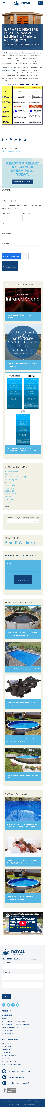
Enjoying (10, 497)
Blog (4, 1018)
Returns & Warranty (10, 1055)
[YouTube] (17, 1005)
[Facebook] (3, 1005)
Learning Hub (7, 1015)
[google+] (16, 140)
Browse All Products (11, 1027)
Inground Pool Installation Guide (16, 1024)
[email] (26, 140)
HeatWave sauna (8, 70)
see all (7, 507)
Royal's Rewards (8, 1033)
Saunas (4, 152)
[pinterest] (11, 140)
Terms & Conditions (29, 1104)
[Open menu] (4, 3)
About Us (5, 1058)
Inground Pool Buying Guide (13, 1021)
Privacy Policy (14, 1104)
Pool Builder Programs (11, 1064)
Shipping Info (7, 1052)
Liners (9, 499)
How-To (10, 482)
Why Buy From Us (9, 1061)
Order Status (7, 1049)
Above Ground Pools (15, 477)
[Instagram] (13, 1005)
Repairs (10, 502)
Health (17, 152)
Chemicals (11, 494)
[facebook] (3, 140)
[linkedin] (21, 140)
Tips (9, 474)
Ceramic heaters (12, 53)
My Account (7, 1046)
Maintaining (12, 480)
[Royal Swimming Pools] (22, 3)
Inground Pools (13, 471)
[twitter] (7, 140)
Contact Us (7, 1043)
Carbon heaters (28, 53)
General (11, 152)
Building (10, 491)
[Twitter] (8, 1005)
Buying (9, 488)
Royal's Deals (7, 1030)
